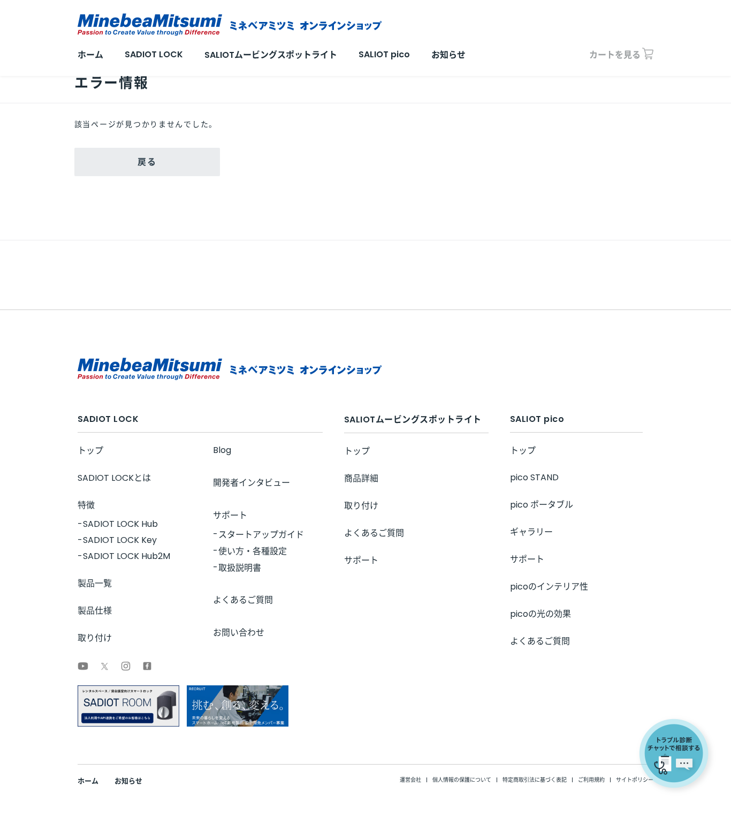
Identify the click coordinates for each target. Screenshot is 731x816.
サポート (230, 515)
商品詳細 (361, 478)
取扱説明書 (239, 568)
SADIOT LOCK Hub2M (126, 556)
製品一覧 (95, 583)
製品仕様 (95, 611)
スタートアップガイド (261, 534)
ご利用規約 (591, 780)
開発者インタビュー (251, 483)
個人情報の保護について (461, 780)
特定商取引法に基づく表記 (534, 780)
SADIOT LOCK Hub (120, 524)
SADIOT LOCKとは (114, 478)
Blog (222, 450)
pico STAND (534, 477)
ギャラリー (531, 532)
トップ (90, 450)
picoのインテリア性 (549, 586)
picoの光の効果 (540, 614)
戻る (147, 162)
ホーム (90, 55)
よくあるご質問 (243, 600)
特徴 (86, 505)
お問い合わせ (238, 632)
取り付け (95, 638)
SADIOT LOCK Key (120, 540)
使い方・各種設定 (252, 551)
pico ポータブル (541, 504)
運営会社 (410, 780)
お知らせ (448, 55)
